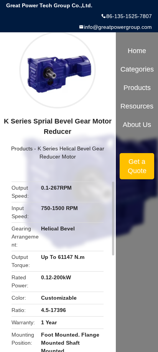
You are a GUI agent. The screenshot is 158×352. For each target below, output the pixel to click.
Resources (136, 106)
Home (137, 51)
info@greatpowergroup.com (118, 27)
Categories (137, 69)
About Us (137, 124)
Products (22, 148)
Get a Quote (137, 166)
